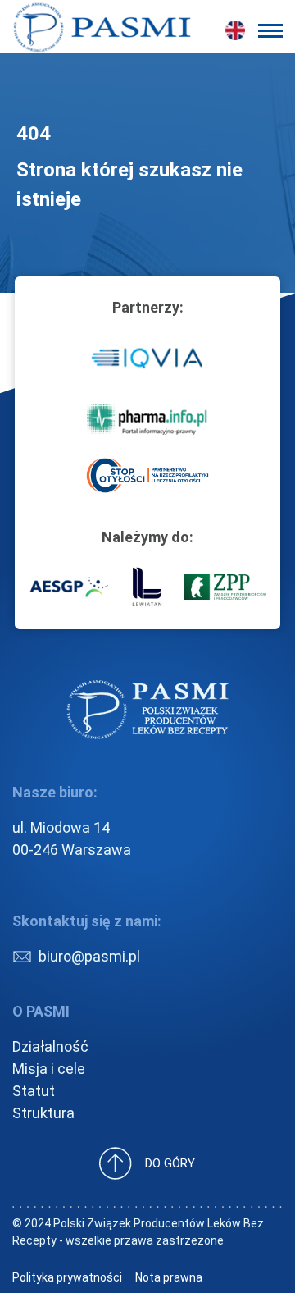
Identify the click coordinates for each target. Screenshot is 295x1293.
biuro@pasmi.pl (89, 956)
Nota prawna (168, 1277)
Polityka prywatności (67, 1277)
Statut (33, 1090)
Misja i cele (48, 1068)
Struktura (43, 1113)
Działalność (50, 1046)
